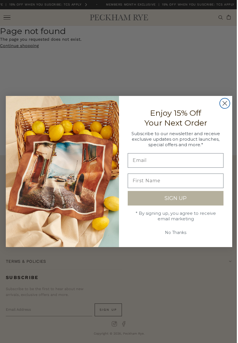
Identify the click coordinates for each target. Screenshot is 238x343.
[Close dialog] (223, 103)
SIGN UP (174, 198)
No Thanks (173, 232)
